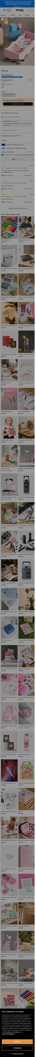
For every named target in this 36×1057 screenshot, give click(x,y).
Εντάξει (17, 1042)
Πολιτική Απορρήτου (8, 1034)
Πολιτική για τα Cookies (11, 1032)
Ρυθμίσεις (17, 1048)
